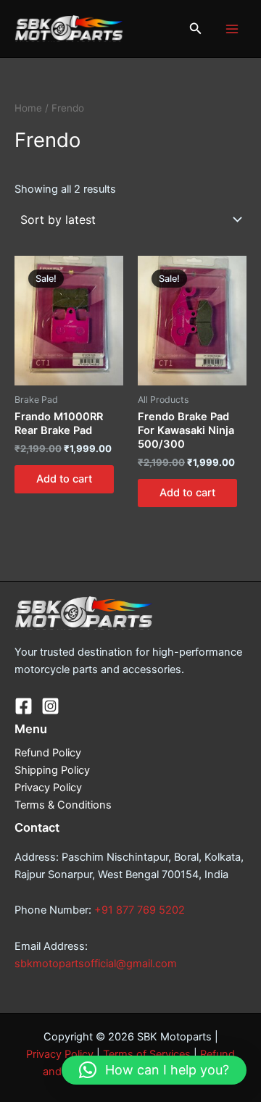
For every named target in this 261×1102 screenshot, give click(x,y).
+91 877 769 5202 (139, 910)
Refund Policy (47, 752)
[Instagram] (50, 706)
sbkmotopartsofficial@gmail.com (95, 963)
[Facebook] (23, 706)
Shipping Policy (52, 770)
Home (28, 108)
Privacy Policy (48, 787)
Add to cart (64, 478)
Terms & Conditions (63, 804)
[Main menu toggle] (232, 28)
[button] (195, 29)
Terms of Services (147, 1054)
